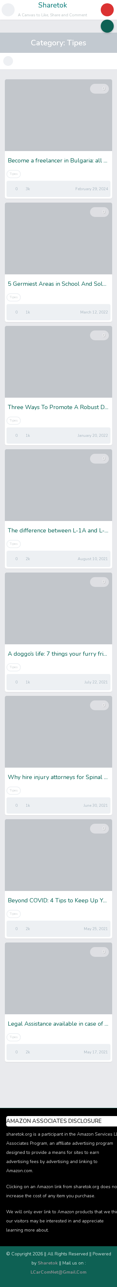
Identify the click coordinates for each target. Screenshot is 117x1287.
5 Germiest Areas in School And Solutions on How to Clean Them (58, 283)
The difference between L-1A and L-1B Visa (58, 530)
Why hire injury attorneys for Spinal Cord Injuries (58, 777)
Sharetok (52, 5)
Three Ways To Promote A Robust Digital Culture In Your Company (58, 407)
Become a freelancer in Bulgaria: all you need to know (58, 160)
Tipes (14, 174)
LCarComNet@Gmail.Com (58, 1272)
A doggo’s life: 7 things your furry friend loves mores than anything (58, 653)
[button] (8, 9)
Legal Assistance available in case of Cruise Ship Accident (58, 1023)
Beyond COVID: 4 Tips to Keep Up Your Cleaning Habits (58, 900)
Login (107, 9)
